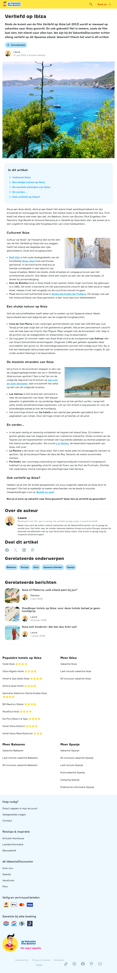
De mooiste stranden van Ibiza (31, 187)
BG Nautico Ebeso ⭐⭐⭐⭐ (19, 704)
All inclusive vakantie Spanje (76, 757)
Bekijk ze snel (45, 492)
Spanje (70, 567)
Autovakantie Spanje (72, 772)
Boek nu (102, 4)
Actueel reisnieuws (13, 838)
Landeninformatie (12, 844)
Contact (7, 820)
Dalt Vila (14, 257)
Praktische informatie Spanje (77, 787)
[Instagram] (74, 965)
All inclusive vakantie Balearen (20, 765)
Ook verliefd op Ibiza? (26, 196)
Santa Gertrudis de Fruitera (69, 293)
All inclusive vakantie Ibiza (75, 678)
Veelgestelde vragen (14, 814)
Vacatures (8, 880)
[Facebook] (83, 965)
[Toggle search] (91, 4)
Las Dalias (62, 443)
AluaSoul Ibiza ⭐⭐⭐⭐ (17, 711)
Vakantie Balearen (12, 750)
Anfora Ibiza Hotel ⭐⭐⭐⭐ (19, 685)
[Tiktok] (66, 965)
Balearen (11, 567)
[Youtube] (100, 965)
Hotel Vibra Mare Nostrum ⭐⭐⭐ (22, 733)
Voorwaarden (21, 960)
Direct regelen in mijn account (19, 808)
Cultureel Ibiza (21, 177)
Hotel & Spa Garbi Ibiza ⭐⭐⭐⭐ (22, 678)
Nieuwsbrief (9, 850)
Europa (24, 567)
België (39, 965)
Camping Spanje (69, 779)
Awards (6, 874)
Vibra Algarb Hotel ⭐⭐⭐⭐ (19, 671)
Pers (5, 886)
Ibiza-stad (28, 260)
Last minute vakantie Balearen (20, 757)
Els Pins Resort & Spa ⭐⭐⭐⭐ (21, 718)
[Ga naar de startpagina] (12, 4)
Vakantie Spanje (69, 750)
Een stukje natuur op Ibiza (28, 182)
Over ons (7, 868)
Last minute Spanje (71, 765)
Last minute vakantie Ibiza (75, 671)
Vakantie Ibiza (68, 663)
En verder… (19, 191)
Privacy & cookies (41, 960)
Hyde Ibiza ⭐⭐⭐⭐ (14, 663)
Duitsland (59, 960)
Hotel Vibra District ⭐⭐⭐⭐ (20, 726)
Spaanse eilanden (52, 567)
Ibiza (36, 567)
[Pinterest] (91, 965)
